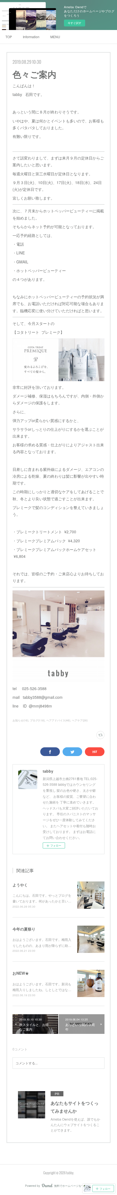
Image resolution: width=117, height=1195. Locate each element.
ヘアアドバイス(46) (58, 720)
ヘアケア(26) (80, 720)
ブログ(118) (37, 720)
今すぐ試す (74, 23)
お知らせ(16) (20, 720)
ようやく (20, 884)
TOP (8, 36)
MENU (55, 36)
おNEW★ (21, 973)
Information (31, 36)
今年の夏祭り (24, 929)
